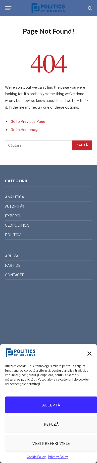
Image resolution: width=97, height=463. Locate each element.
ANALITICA (14, 197)
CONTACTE (14, 275)
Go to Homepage (25, 130)
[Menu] (8, 8)
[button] (89, 353)
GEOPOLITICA (17, 225)
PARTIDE (12, 265)
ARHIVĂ (11, 256)
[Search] (89, 8)
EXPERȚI (12, 216)
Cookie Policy (36, 457)
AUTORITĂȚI (15, 206)
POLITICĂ (13, 235)
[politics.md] (48, 8)
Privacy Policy (58, 457)
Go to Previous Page (28, 121)
